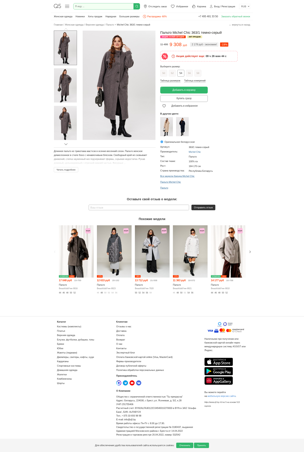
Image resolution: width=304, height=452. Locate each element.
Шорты (61, 383)
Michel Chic (195, 152)
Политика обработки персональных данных (140, 370)
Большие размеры (129, 16)
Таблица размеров (170, 80)
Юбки (60, 348)
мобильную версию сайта (222, 396)
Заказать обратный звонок (235, 16)
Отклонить (184, 445)
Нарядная (110, 16)
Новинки (80, 16)
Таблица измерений (195, 80)
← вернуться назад (239, 24)
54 (180, 73)
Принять (201, 445)
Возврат (120, 339)
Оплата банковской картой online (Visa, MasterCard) (144, 357)
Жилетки (62, 374)
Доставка (121, 331)
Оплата (120, 335)
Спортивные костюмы (69, 365)
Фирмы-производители (128, 361)
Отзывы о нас (123, 326)
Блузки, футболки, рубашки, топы (75, 339)
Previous (54, 251)
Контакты (121, 348)
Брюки (60, 344)
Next (249, 251)
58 (197, 73)
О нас (119, 344)
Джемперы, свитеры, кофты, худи (75, 357)
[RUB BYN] (244, 6)
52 (172, 73)
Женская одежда (63, 16)
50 (163, 73)
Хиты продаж (95, 16)
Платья (61, 331)
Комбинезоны (64, 378)
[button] (66, 29)
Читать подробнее (66, 169)
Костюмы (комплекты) (69, 326)
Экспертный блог (125, 352)
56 (189, 73)
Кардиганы (63, 361)
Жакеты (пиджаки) (67, 352)
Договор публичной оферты (131, 365)
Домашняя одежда (67, 370)
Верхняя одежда (66, 335)
